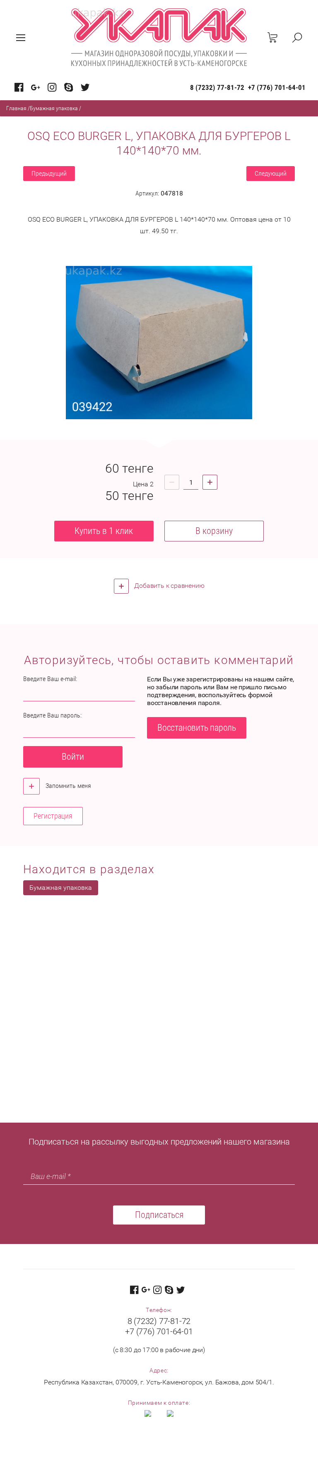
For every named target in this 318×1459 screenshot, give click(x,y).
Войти (73, 756)
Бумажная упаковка (54, 108)
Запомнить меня (67, 786)
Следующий (271, 173)
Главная (16, 108)
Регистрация (53, 816)
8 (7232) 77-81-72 (217, 87)
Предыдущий (49, 173)
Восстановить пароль (196, 727)
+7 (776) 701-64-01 (277, 87)
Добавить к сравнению (169, 585)
